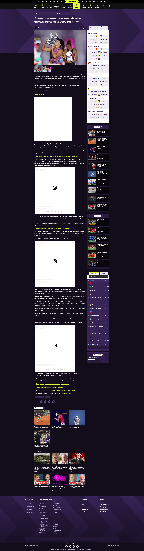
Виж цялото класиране (97, 348)
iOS (71, 393)
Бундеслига (95, 89)
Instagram (74, 390)
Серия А (93, 75)
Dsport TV (90, 7)
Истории (77, 7)
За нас (83, 512)
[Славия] (86, 2)
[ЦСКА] (46, 2)
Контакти (84, 509)
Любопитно (70, 7)
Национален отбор (29, 510)
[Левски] (43, 2)
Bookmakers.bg (91, 359)
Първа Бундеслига (43, 506)
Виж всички (97, 120)
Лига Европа (43, 515)
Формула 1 (57, 507)
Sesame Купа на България (30, 507)
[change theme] (109, 6)
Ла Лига (94, 62)
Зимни (56, 519)
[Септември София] (61, 1)
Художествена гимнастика (57, 516)
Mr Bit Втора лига (96, 111)
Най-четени (97, 216)
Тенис (55, 505)
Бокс (55, 514)
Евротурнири (29, 512)
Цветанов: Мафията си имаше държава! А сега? (76, 487)
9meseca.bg (64, 539)
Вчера (91, 28)
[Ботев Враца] (94, 2)
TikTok (68, 390)
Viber (58, 390)
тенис (47, 397)
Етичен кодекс (86, 507)
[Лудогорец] (39, 2)
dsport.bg (40, 27)
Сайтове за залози (92, 357)
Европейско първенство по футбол (44, 525)
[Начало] (36, 13)
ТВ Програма (97, 7)
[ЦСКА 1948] (50, 2)
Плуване (56, 524)
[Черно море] (90, 2)
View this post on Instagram (43, 192)
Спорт (63, 7)
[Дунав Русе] (98, 2)
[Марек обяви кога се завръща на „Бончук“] (98, 190)
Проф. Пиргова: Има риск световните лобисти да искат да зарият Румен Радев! (59, 467)
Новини (42, 7)
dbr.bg (35, 471)
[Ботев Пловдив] (58, 2)
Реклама (103, 512)
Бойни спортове (58, 522)
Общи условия (105, 507)
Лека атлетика (57, 509)
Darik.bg (49, 539)
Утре (104, 28)
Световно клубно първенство (43, 529)
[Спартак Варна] (83, 2)
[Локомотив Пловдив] (101, 2)
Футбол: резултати (92, 360)
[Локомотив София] (105, 2)
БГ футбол (49, 7)
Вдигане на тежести (57, 512)
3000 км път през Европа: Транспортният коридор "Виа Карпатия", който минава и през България (42, 468)
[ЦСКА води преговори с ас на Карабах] (98, 246)
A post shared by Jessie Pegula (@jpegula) (55, 211)
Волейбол (56, 501)
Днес (98, 28)
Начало (36, 7)
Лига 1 (93, 98)
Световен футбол (56, 7)
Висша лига (94, 46)
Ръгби (55, 533)
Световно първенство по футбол (44, 521)
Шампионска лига (43, 513)
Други (41, 532)
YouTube (63, 390)
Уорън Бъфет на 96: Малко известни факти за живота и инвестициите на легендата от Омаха (76, 468)
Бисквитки (104, 509)
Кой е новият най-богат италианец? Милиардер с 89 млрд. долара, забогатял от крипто (58, 488)
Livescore (84, 7)
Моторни (56, 520)
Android (66, 393)
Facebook (54, 390)
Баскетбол (56, 503)
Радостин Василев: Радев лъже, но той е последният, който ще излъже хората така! (42, 487)
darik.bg (53, 470)
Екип (83, 504)
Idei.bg (79, 539)
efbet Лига (95, 33)
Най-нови (97, 126)
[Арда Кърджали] (54, 2)
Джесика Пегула (39, 397)
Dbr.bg (95, 539)
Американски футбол (57, 531)
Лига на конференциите (44, 518)
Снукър (56, 526)
